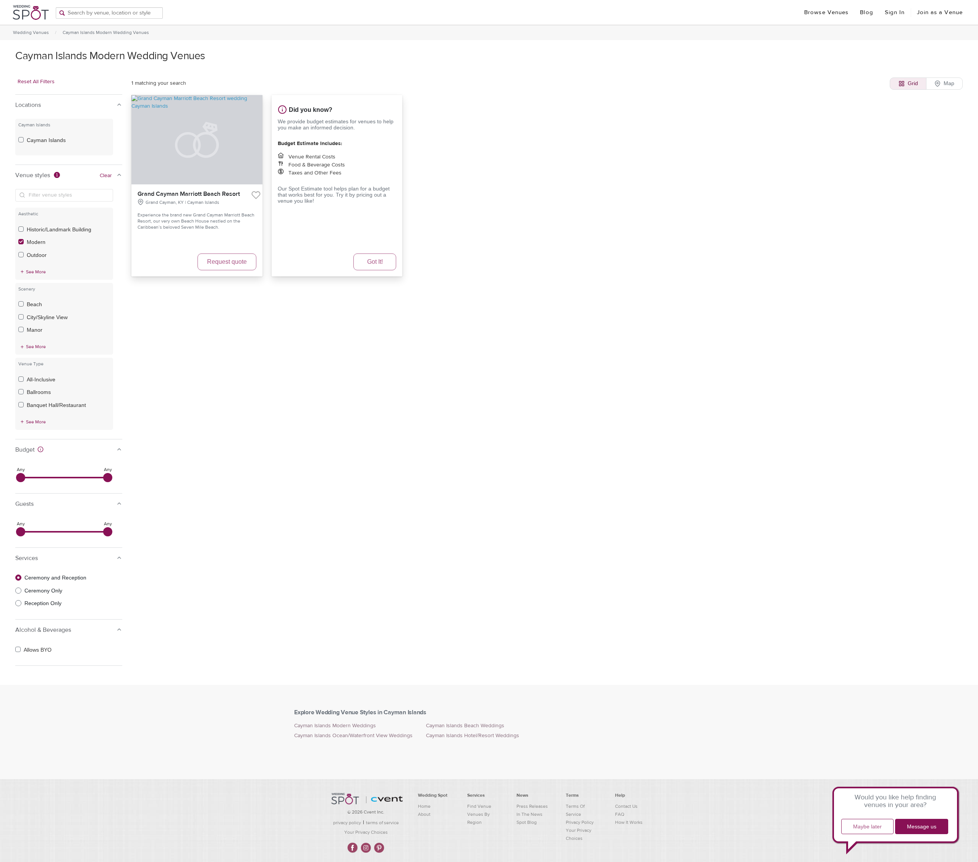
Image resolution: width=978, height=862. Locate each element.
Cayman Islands (46, 140)
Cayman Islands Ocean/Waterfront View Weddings (353, 735)
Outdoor (37, 255)
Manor (34, 330)
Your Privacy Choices (366, 832)
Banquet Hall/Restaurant (56, 405)
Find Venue (479, 806)
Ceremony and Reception (55, 578)
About (424, 814)
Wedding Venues (31, 32)
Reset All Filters (36, 81)
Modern (36, 242)
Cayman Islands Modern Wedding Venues (106, 32)
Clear (106, 175)
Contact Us (626, 806)
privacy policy (347, 823)
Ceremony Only (43, 591)
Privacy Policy (580, 822)
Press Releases (532, 806)
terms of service (382, 823)
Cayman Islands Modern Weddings (335, 725)
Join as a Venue (940, 12)
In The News (529, 814)
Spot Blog (527, 822)
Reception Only (43, 603)
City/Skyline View (47, 317)
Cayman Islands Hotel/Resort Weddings (472, 735)
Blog (866, 12)
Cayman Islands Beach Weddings (465, 725)
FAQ (619, 814)
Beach (34, 304)
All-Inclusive (41, 379)
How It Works (629, 822)
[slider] (20, 477)
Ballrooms (39, 392)
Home (424, 806)
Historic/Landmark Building (59, 229)
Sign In (895, 12)
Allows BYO (38, 650)
